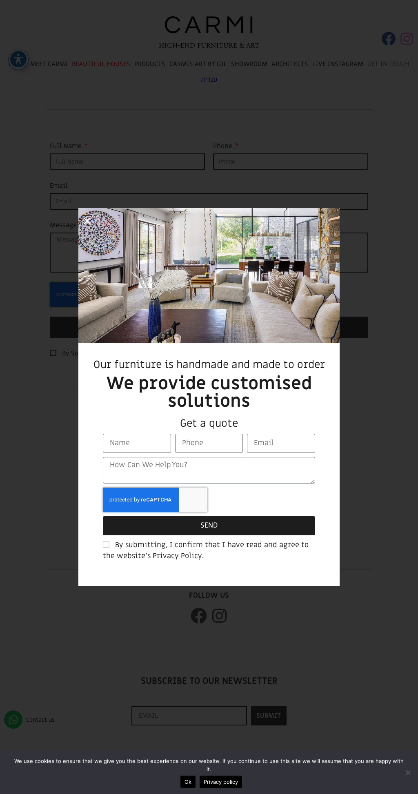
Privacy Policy (177, 556)
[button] (86, 220)
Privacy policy (221, 781)
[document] (209, 397)
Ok (188, 781)
